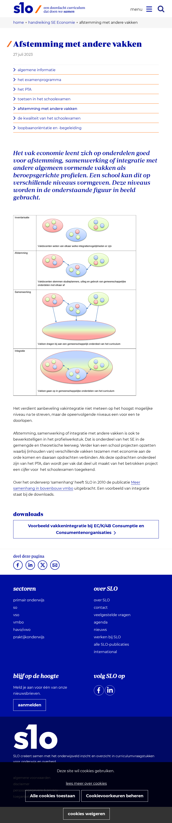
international (105, 652)
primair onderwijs (28, 600)
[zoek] (161, 9)
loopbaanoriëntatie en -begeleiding (50, 128)
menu (137, 9)
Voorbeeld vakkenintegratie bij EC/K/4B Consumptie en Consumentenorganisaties (86, 529)
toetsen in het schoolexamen (44, 99)
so (15, 607)
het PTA (24, 89)
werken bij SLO (107, 637)
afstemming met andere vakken (47, 109)
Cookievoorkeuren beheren (114, 795)
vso (16, 615)
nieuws (100, 630)
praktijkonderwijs (28, 637)
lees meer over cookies (86, 783)
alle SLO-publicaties (111, 644)
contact (101, 607)
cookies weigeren (86, 813)
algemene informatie (37, 70)
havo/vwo (21, 630)
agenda (101, 622)
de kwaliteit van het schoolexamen (49, 118)
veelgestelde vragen (112, 615)
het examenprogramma (39, 80)
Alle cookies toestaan (52, 795)
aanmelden (31, 706)
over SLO (102, 600)
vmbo (18, 622)
